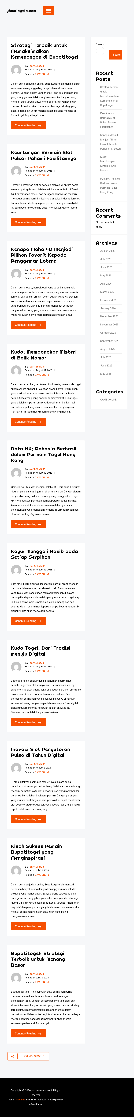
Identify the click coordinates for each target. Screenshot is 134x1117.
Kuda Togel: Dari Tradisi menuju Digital (40, 651)
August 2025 (107, 349)
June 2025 (106, 365)
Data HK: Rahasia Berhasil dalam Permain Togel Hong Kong (43, 454)
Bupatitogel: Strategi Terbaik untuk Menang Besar (38, 959)
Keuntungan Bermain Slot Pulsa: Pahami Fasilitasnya (43, 155)
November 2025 (109, 324)
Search (100, 44)
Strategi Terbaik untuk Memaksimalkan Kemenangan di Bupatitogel (44, 51)
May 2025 (105, 373)
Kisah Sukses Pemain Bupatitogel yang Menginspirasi (36, 852)
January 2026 (108, 308)
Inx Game (20, 1100)
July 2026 (105, 259)
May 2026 (105, 275)
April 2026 (106, 283)
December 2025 (109, 316)
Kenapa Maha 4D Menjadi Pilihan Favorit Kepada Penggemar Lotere (42, 255)
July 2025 (105, 357)
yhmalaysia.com (21, 11)
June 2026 (106, 267)
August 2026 (107, 251)
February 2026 (108, 300)
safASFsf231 (38, 66)
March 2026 (107, 292)
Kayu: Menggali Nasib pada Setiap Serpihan (44, 554)
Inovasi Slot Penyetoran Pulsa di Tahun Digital (40, 752)
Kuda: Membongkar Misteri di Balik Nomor (44, 355)
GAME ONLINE (42, 74)
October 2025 (108, 332)
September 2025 (109, 341)
